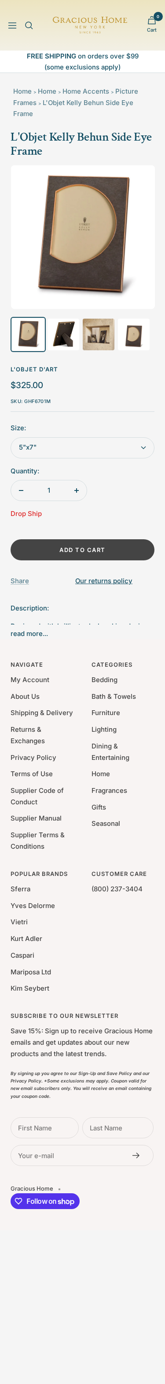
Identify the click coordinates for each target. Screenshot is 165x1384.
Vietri (19, 922)
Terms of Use (32, 774)
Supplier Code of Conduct (37, 796)
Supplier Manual (36, 818)
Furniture (106, 712)
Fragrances (109, 790)
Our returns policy (103, 581)
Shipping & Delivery (42, 712)
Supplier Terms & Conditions (38, 840)
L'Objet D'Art (34, 369)
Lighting (104, 729)
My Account (30, 680)
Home (22, 91)
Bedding (104, 680)
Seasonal (106, 823)
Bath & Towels (114, 696)
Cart (152, 30)
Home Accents (85, 91)
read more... (29, 633)
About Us (25, 696)
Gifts (99, 807)
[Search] (29, 25)
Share (20, 581)
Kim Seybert (30, 988)
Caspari (22, 955)
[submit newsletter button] (138, 1155)
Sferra (20, 889)
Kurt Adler (26, 938)
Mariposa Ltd (31, 972)
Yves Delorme (33, 905)
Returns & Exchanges (28, 735)
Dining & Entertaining (110, 752)
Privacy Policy (33, 757)
